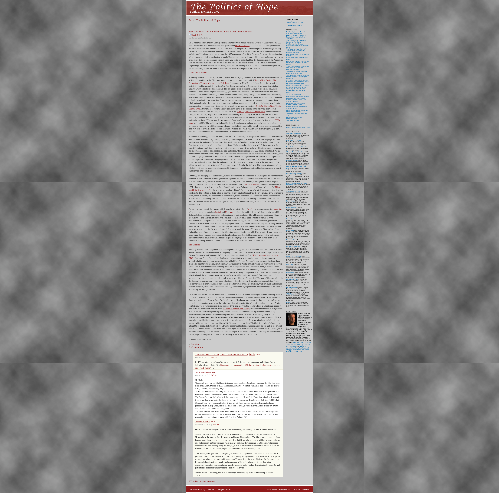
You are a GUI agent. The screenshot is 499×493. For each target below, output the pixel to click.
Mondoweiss (290, 272)
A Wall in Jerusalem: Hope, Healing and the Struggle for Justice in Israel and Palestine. (298, 348)
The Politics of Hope (292, 120)
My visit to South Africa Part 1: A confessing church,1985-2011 (296, 88)
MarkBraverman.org (295, 22)
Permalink (195, 344)
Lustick (218, 212)
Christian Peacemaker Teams (295, 152)
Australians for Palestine (293, 140)
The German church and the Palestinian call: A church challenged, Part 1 (297, 45)
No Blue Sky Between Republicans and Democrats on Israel (297, 32)
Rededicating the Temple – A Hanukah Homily (295, 117)
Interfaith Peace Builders (294, 173)
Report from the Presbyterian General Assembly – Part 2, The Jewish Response (296, 99)
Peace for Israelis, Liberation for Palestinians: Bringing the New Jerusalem (296, 37)
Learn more (298, 351)
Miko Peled (289, 264)
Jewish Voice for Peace (293, 191)
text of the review (242, 45)
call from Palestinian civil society (236, 309)
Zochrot (288, 302)
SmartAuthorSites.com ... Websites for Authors (291, 489)
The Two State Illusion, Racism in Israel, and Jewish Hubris (220, 31)
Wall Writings (290, 294)
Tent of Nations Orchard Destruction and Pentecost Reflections (297, 67)
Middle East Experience (293, 256)
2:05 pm (214, 375)
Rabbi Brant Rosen (292, 279)
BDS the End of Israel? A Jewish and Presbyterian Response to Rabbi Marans (297, 62)
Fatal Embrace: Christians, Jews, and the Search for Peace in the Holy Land (298, 344)
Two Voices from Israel (293, 94)
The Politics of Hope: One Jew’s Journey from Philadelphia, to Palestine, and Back (296, 50)
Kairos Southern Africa (293, 219)
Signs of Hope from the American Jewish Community (296, 107)
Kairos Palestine (291, 207)
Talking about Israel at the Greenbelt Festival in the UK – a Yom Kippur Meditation (297, 76)
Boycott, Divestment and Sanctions (297, 147)
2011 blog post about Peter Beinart (251, 112)
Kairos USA (289, 230)
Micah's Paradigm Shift (293, 246)
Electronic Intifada (291, 160)
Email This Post (197, 35)
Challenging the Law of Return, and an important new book (297, 110)
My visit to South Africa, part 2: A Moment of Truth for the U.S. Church (297, 84)
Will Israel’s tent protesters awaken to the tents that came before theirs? (297, 81)
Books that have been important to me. (298, 127)
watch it (251, 209)
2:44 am (214, 357)
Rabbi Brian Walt (291, 287)
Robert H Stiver (202, 421)
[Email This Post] (190, 35)
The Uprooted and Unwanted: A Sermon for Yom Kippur (296, 41)
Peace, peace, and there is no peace (297, 96)
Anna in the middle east (293, 133)
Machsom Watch (291, 240)
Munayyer (229, 212)
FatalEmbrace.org (294, 25)
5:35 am (216, 424)
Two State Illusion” (252, 184)
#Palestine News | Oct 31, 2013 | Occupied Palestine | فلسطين (225, 354)
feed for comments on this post (202, 481)
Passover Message (292, 69)
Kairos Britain (290, 201)
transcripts (278, 209)
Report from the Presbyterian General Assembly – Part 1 (295, 103)
